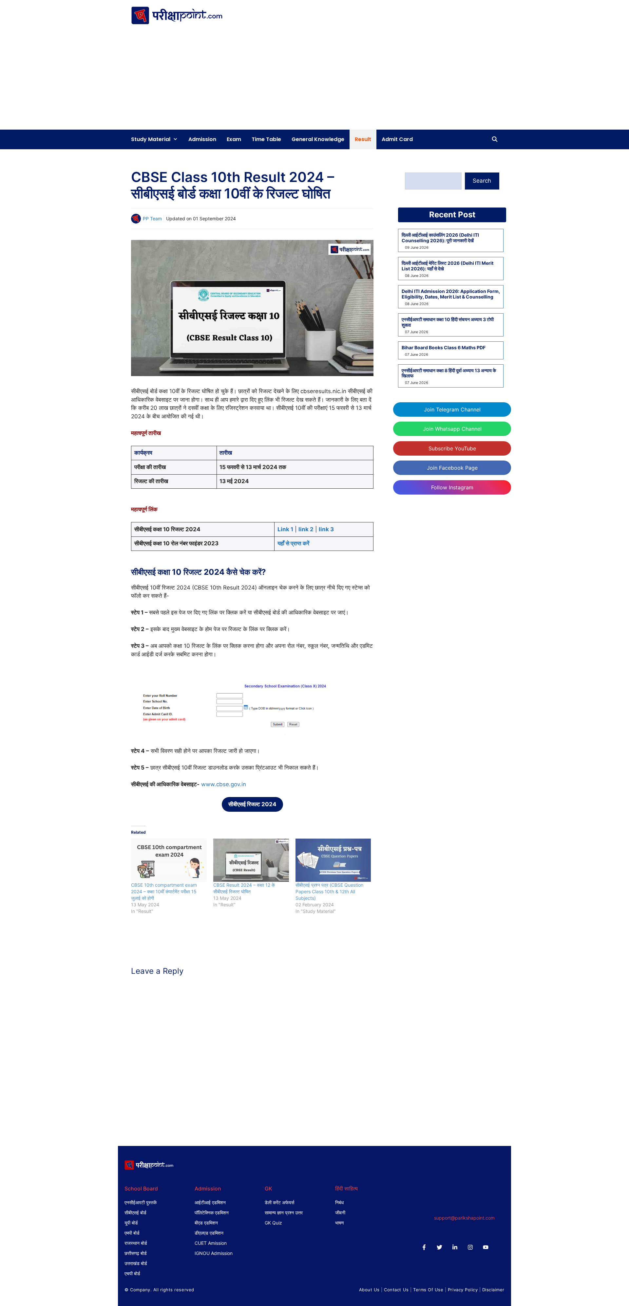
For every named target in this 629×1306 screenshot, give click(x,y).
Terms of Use (428, 1289)
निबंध (339, 1202)
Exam (234, 139)
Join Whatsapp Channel (452, 429)
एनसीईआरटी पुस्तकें (140, 1202)
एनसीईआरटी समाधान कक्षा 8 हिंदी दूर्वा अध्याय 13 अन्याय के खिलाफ (449, 373)
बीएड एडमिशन (206, 1222)
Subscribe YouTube (452, 448)
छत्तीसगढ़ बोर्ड (135, 1253)
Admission (202, 139)
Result (363, 139)
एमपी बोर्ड (132, 1233)
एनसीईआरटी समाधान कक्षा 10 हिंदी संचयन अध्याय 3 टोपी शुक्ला (448, 322)
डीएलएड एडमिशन (209, 1233)
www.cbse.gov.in (223, 784)
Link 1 (285, 529)
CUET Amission (211, 1243)
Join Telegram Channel (452, 409)
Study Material (150, 139)
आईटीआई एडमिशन (210, 1202)
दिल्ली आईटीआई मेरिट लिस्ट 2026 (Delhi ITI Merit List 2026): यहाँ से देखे (447, 266)
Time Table (266, 139)
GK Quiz (273, 1222)
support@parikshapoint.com (464, 1218)
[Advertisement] (314, 80)
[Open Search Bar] (494, 139)
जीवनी (340, 1212)
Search (482, 180)
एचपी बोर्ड (132, 1273)
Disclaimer (493, 1289)
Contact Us (396, 1289)
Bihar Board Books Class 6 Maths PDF (444, 347)
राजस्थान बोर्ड (135, 1243)
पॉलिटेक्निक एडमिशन (212, 1212)
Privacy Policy (463, 1289)
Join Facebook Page (452, 467)
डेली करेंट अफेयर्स (279, 1202)
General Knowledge (318, 139)
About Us (369, 1289)
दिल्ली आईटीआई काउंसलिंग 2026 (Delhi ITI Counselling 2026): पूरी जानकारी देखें (440, 237)
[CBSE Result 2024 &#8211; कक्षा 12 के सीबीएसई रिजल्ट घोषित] (251, 860)
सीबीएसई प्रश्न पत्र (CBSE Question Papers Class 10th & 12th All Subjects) (329, 891)
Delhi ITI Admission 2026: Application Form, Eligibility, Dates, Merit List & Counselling (451, 294)
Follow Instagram (452, 487)
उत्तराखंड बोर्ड (135, 1263)
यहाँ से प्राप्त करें (293, 543)
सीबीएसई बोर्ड (135, 1212)
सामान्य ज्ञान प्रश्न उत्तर (284, 1212)
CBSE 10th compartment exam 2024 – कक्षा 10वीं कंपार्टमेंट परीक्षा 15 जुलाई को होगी (164, 891)
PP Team (152, 218)
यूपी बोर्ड (131, 1222)
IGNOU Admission (214, 1253)
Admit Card (397, 139)
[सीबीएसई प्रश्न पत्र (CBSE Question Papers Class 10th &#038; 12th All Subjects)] (333, 860)
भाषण (339, 1222)
